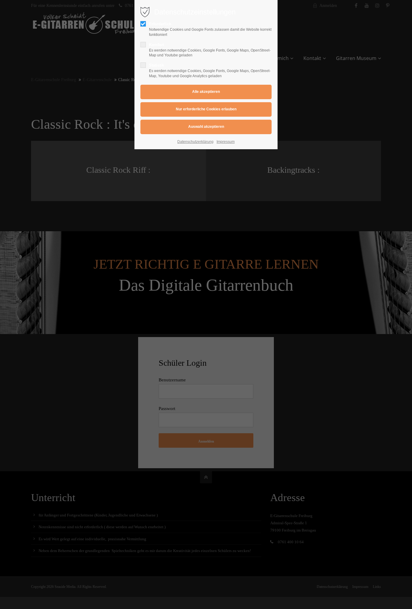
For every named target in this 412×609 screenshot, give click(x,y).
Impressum (226, 142)
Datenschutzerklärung (195, 142)
